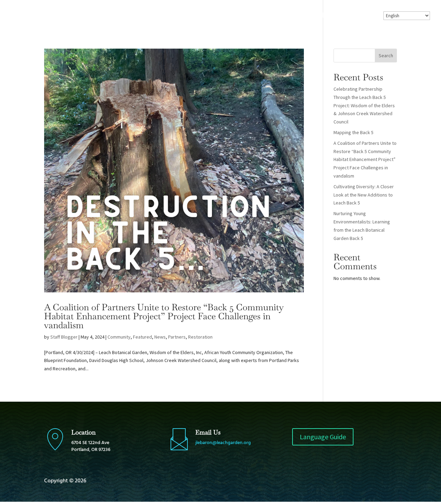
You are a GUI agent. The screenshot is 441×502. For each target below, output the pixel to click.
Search (386, 55)
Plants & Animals (242, 16)
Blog (281, 16)
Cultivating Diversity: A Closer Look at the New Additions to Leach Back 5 (364, 194)
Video (304, 16)
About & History (186, 16)
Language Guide (323, 436)
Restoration (200, 337)
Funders (332, 16)
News (160, 337)
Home (146, 16)
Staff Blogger (64, 337)
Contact (364, 16)
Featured (142, 337)
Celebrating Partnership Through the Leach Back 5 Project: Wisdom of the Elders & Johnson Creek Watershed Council (364, 105)
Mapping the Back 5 (353, 132)
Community (119, 337)
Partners (177, 337)
